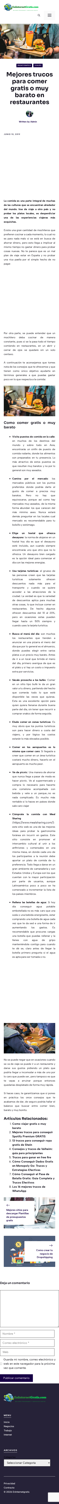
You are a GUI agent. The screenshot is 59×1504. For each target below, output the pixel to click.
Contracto (9, 1487)
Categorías (10, 1457)
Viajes (38, 65)
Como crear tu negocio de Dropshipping (44, 1254)
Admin (33, 121)
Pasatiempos (24, 65)
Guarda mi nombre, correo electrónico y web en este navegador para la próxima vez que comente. (29, 1364)
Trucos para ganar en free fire (31, 1157)
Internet (8, 1434)
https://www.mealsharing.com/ (33, 822)
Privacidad (9, 1483)
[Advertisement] (29, 168)
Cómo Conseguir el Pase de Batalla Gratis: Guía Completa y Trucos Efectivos (33, 1178)
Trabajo (8, 1430)
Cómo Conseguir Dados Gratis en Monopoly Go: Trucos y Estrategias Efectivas (32, 1166)
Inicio (7, 1422)
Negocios (9, 1426)
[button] (39, 15)
